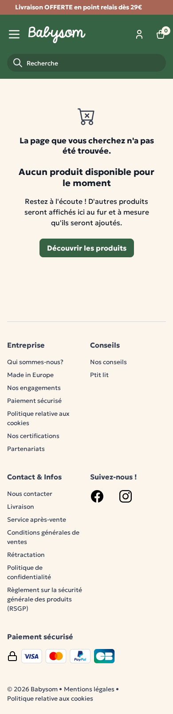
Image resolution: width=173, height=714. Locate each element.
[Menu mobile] (14, 34)
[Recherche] (17, 62)
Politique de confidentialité (29, 572)
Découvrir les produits (86, 247)
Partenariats (26, 449)
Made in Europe (30, 375)
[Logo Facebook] (97, 496)
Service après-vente (36, 519)
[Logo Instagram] (125, 496)
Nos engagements (34, 388)
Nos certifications (33, 436)
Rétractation (26, 555)
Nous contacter (29, 494)
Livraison (20, 507)
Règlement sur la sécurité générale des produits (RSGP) (44, 599)
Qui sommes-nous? (35, 362)
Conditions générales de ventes (43, 537)
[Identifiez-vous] (139, 34)
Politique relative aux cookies (38, 418)
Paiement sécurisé (34, 401)
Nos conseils (108, 362)
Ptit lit (99, 375)
